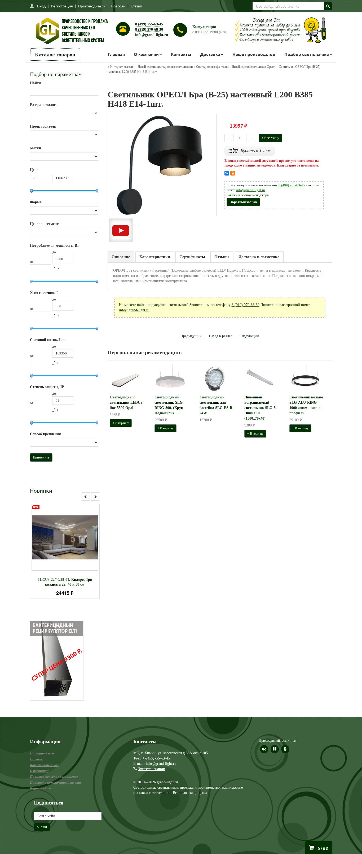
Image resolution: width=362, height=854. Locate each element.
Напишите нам (42, 753)
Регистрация (62, 5)
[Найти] (328, 6)
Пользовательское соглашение (54, 777)
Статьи (136, 5)
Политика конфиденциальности (55, 782)
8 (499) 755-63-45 (149, 24)
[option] (65, 551)
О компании (146, 54)
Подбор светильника (306, 54)
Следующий (249, 336)
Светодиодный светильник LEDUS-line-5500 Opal (127, 402)
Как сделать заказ (44, 765)
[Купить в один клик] (249, 150)
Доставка (210, 54)
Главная (116, 54)
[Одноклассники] (232, 173)
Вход (41, 5)
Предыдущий (191, 336)
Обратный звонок (243, 202)
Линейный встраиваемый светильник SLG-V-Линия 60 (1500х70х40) (260, 407)
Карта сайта (40, 788)
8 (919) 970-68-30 (149, 30)
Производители (91, 5)
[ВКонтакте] (226, 173)
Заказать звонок (151, 769)
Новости (118, 5)
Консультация (204, 27)
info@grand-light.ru (151, 35)
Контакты (181, 54)
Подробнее (71, 534)
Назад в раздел (220, 336)
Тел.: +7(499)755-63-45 (151, 758)
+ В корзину (270, 138)
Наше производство (253, 54)
